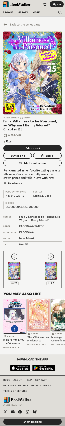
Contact (41, 380)
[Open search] (60, 12)
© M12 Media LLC (12, 405)
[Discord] (13, 412)
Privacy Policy (41, 385)
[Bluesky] (35, 412)
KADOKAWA (26, 232)
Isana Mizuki (26, 238)
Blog (6, 380)
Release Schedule (15, 385)
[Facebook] (20, 412)
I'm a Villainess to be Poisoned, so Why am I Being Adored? (39, 218)
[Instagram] (27, 412)
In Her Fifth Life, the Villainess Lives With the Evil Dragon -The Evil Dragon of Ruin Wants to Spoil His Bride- (13, 341)
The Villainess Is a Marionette (38, 339)
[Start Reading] (32, 73)
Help (29, 380)
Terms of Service (15, 391)
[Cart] (44, 4)
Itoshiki (23, 244)
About (18, 380)
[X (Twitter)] (5, 412)
